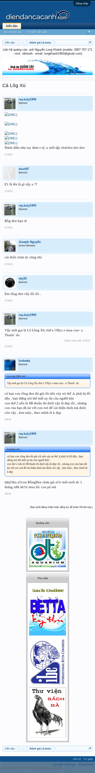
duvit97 (24, 169)
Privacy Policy (86, 764)
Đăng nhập (82, 3)
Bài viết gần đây (13, 32)
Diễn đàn (12, 26)
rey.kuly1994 (27, 99)
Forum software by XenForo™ (18, 767)
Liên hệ (77, 759)
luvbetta (24, 360)
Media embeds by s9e (49, 767)
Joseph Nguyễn (30, 242)
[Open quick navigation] (89, 42)
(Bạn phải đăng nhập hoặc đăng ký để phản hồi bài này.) (61, 507)
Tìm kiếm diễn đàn (37, 32)
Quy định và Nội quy (64, 764)
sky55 (23, 278)
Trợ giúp (88, 759)
